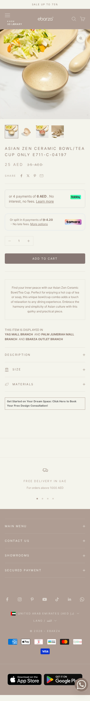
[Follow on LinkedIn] (69, 599)
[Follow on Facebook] (7, 599)
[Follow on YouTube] (44, 599)
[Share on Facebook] (21, 176)
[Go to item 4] (57, 131)
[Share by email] (41, 176)
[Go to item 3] (42, 131)
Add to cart (45, 258)
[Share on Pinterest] (35, 176)
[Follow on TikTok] (57, 599)
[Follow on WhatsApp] (82, 599)
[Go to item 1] (11, 131)
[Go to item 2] (27, 131)
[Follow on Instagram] (19, 599)
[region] (45, 478)
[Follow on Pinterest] (32, 599)
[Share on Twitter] (28, 176)
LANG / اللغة (42, 620)
